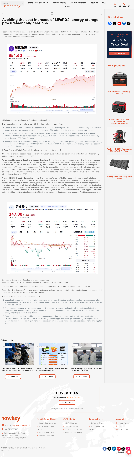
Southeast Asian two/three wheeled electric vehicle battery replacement (17, 369)
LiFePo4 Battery (71, 423)
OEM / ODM (123, 429)
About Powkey (124, 423)
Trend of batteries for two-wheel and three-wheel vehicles (52, 369)
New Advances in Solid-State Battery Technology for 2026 (86, 369)
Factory (121, 426)
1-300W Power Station (47, 423)
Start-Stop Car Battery (73, 429)
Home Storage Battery (73, 432)
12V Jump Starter (97, 423)
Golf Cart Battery (71, 426)
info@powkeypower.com (21, 425)
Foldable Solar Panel (46, 436)
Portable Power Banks (47, 432)
